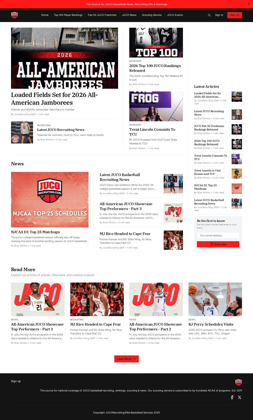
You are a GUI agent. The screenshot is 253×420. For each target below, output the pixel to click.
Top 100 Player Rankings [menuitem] (68, 14)
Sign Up (235, 14)
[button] (209, 15)
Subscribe (220, 244)
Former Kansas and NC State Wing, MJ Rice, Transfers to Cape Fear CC (126, 241)
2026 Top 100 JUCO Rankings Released (155, 68)
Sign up (16, 381)
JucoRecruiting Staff (25, 114)
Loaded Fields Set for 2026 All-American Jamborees (54, 98)
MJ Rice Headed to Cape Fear (125, 233)
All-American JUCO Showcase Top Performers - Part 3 (126, 206)
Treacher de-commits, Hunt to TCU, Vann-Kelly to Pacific (70, 135)
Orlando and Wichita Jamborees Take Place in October (43, 109)
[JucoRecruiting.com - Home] (22, 15)
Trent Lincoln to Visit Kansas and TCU (207, 172)
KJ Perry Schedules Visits (210, 324)
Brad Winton (47, 139)
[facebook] (232, 397)
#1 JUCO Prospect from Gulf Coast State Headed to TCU (153, 141)
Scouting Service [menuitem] (152, 14)
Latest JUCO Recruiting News (60, 129)
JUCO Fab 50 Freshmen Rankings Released (209, 127)
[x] (239, 397)
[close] (249, 4)
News (14, 319)
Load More (124, 359)
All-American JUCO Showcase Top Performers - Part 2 (155, 326)
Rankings (135, 61)
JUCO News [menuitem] (129, 14)
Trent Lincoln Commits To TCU (152, 132)
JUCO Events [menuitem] (175, 14)
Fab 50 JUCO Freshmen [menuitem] (102, 14)
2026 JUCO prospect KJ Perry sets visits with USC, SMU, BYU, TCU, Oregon (212, 331)
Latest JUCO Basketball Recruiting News (120, 177)
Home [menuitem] (44, 14)
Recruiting (44, 125)
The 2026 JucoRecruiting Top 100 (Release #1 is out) (156, 77)
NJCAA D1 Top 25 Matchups (35, 231)
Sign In (219, 14)
